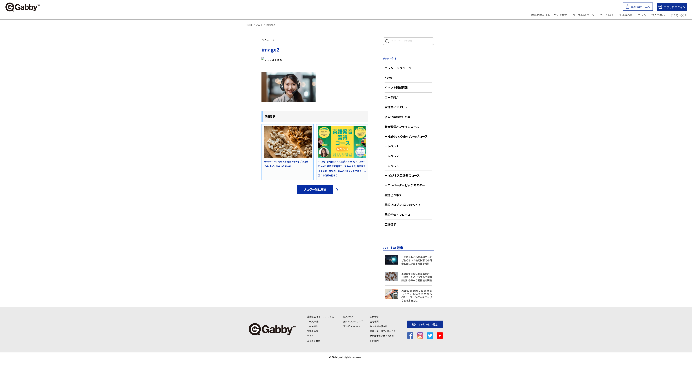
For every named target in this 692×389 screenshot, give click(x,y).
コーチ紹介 (607, 15)
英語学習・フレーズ (397, 215)
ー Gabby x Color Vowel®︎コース (406, 136)
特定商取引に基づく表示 (382, 335)
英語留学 (390, 224)
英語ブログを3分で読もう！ (403, 205)
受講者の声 (626, 15)
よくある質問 (678, 15)
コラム (642, 15)
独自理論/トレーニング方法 (320, 316)
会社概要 (374, 321)
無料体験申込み (640, 6)
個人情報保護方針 (378, 326)
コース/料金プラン (583, 15)
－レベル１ (392, 146)
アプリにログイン (675, 6)
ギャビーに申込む (428, 324)
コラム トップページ (398, 68)
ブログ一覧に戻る (315, 189)
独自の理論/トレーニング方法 (549, 15)
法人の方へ (658, 15)
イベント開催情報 (396, 87)
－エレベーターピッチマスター (405, 185)
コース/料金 (313, 321)
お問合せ (374, 316)
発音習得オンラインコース (402, 126)
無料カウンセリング (353, 321)
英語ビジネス (393, 195)
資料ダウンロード (352, 326)
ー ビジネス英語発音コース (402, 175)
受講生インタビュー (398, 107)
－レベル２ (392, 156)
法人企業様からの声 (398, 117)
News (388, 77)
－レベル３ (392, 166)
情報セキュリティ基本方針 (383, 331)
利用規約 (374, 340)
